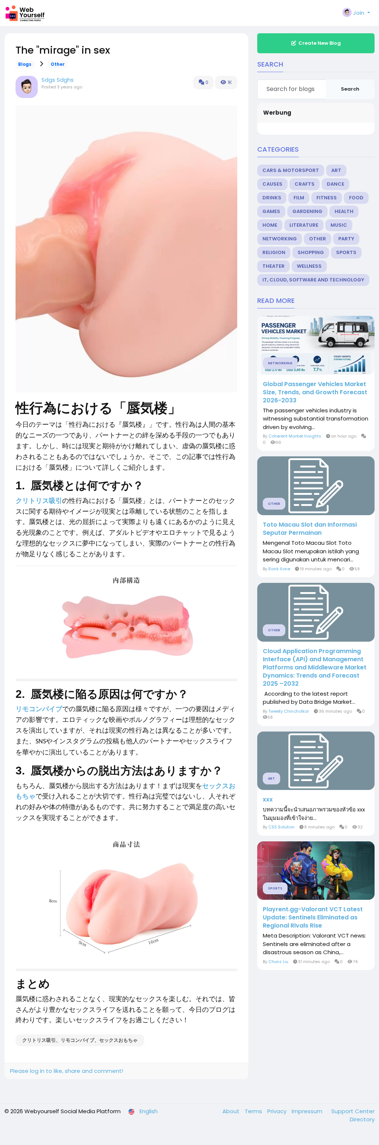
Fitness (326, 197)
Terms (254, 1111)
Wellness (309, 266)
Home (269, 225)
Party (346, 238)
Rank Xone (279, 569)
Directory (362, 1119)
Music (339, 225)
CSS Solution (281, 827)
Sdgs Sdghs (57, 80)
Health (344, 211)
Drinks (271, 197)
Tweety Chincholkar (288, 711)
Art (336, 170)
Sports (346, 252)
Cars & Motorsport (290, 170)
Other (58, 64)
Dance (335, 184)
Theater (273, 266)
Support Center (353, 1111)
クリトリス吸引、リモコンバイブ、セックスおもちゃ (80, 1040)
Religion (273, 252)
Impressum (308, 1111)
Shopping (311, 252)
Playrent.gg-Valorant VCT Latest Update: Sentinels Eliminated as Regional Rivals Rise (313, 917)
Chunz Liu (278, 962)
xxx (268, 800)
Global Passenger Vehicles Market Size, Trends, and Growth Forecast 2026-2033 (315, 392)
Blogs (24, 64)
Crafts (305, 184)
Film (299, 197)
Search (350, 88)
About (231, 1111)
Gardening (307, 211)
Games (271, 211)
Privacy (277, 1111)
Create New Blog (319, 43)
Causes (272, 184)
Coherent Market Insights (294, 436)
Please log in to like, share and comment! (66, 1071)
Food (356, 197)
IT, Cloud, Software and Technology (313, 279)
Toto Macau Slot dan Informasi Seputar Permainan (310, 529)
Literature (303, 225)
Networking (279, 238)
